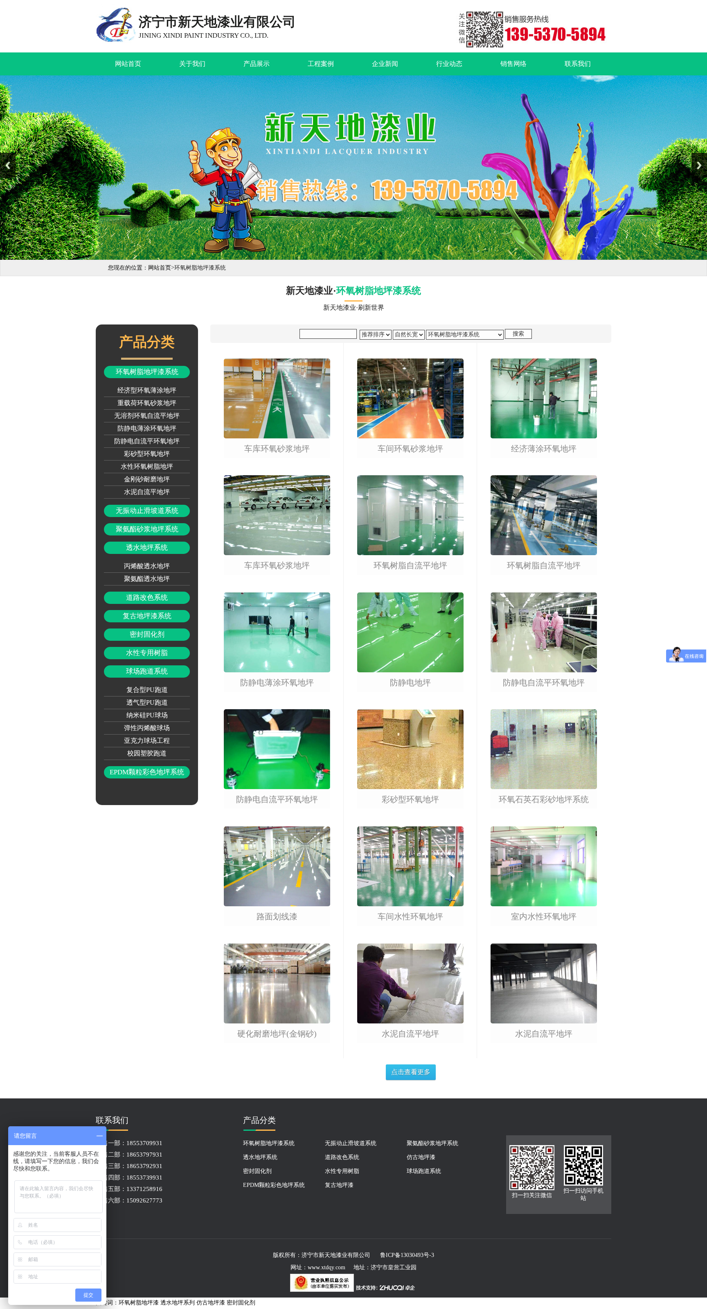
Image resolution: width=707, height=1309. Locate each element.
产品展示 (256, 63)
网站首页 (128, 63)
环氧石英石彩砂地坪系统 (544, 799)
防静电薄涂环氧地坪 (146, 428)
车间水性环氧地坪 (410, 916)
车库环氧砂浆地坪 (277, 449)
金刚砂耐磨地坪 (147, 479)
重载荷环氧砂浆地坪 (146, 402)
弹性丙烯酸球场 (147, 727)
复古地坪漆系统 (147, 616)
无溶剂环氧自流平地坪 (147, 415)
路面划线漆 (277, 916)
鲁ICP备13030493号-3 (407, 1255)
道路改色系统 (147, 597)
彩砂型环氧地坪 (147, 453)
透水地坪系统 (147, 547)
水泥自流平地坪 (147, 491)
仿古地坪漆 (421, 1157)
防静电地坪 (410, 682)
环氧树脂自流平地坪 (410, 565)
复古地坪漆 (339, 1185)
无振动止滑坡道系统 (147, 511)
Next (699, 165)
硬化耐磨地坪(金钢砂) (277, 1034)
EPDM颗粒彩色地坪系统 (147, 772)
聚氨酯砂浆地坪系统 (147, 529)
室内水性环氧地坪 (543, 916)
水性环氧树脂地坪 (147, 466)
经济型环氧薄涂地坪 (146, 390)
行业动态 (449, 63)
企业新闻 (385, 63)
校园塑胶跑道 (147, 753)
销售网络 (513, 63)
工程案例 (321, 63)
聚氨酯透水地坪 (147, 578)
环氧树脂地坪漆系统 (147, 372)
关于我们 (192, 63)
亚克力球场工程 (147, 740)
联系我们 (578, 63)
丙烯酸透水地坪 (147, 566)
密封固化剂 (147, 634)
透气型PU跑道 (147, 702)
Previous (8, 165)
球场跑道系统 (147, 671)
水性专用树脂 (147, 653)
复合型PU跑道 (147, 689)
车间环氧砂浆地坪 (410, 449)
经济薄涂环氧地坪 (543, 449)
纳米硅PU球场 (147, 715)
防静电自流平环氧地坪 (147, 441)
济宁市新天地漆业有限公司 (336, 1255)
